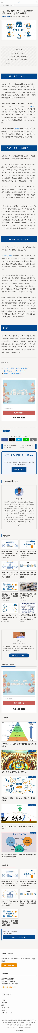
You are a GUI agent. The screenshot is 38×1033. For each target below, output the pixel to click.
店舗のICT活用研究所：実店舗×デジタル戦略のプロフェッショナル (19, 1020)
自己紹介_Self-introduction (9, 1022)
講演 (2, 1005)
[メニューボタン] (2, 2)
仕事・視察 (9, 1025)
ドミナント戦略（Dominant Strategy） (17, 368)
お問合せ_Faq (27, 1027)
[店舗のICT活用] (19, 2)
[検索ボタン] (36, 2)
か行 (8, 16)
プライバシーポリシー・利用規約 (15, 1027)
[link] (19, 525)
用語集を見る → (19, 469)
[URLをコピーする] (33, 439)
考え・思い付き (21, 1025)
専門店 (17, 128)
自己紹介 (4, 1002)
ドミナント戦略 (6, 255)
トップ (3, 1000)
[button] (4, 439)
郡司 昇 (19, 499)
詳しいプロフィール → (19, 655)
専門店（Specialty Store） (12, 373)
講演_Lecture (20, 1022)
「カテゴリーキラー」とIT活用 (16, 59)
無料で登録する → (9, 965)
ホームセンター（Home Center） (15, 371)
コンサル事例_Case (30, 1022)
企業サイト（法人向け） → (9, 987)
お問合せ (4, 1010)
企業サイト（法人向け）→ (19, 937)
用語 (5, 16)
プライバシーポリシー (7, 1013)
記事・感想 (28, 1025)
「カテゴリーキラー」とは (15, 53)
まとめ (8, 63)
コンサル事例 (5, 1008)
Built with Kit (19, 417)
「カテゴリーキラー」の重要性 (16, 56)
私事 (14, 1025)
